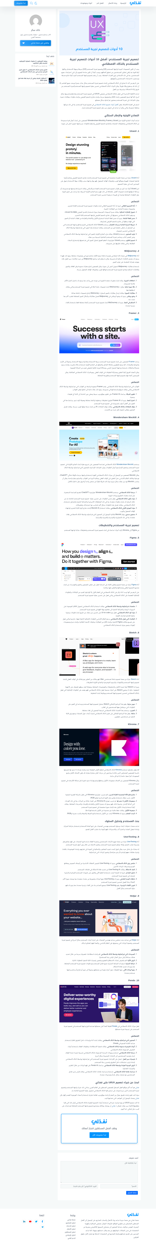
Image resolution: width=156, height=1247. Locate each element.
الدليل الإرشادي (70, 1235)
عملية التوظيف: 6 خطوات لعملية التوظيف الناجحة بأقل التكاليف (33, 62)
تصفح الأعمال (71, 1229)
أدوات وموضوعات (86, 3)
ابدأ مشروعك (21, 3)
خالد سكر (35, 30)
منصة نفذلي (71, 1219)
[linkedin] (24, 1221)
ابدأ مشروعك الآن (99, 1135)
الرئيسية (123, 3)
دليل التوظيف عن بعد (42, 66)
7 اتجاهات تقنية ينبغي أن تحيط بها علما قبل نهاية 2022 (32, 79)
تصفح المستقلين (70, 1232)
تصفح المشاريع (70, 1223)
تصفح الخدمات (70, 1226)
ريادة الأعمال (112, 3)
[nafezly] (135, 3)
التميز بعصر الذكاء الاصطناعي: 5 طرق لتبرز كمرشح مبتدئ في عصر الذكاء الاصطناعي (33, 71)
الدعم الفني (71, 1238)
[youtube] (30, 1221)
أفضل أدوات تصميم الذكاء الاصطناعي (106, 104)
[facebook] (42, 1221)
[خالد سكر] (36, 21)
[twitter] (36, 1221)
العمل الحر (100, 3)
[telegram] (42, 1227)
